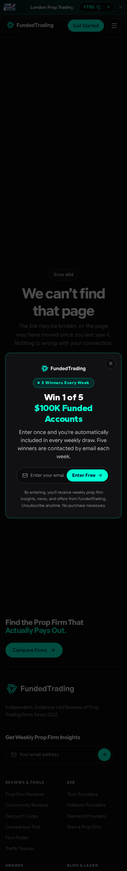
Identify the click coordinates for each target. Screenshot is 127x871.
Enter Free (84, 475)
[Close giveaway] (110, 363)
